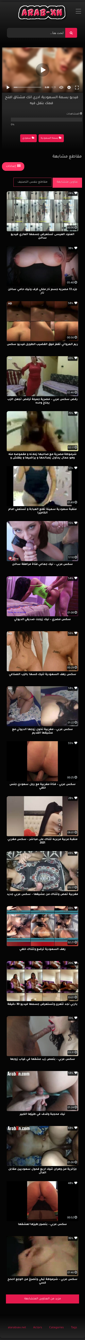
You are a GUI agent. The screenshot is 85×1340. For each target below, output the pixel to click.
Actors (37, 1327)
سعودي (26, 138)
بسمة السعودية (49, 138)
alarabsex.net (17, 1327)
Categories (56, 1327)
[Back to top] (72, 1328)
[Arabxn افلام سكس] (42, 13)
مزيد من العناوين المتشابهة (42, 1299)
